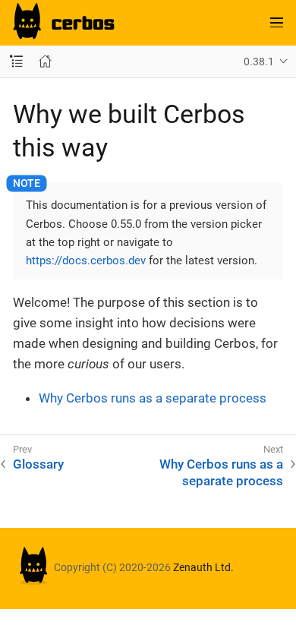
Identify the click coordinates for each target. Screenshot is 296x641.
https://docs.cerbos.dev (86, 260)
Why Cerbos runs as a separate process (152, 398)
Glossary (38, 464)
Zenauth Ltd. (203, 567)
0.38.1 (259, 61)
